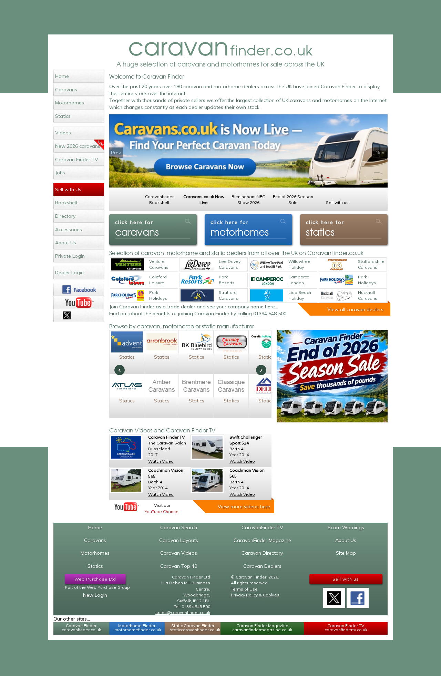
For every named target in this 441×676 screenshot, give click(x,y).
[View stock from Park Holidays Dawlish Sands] (336, 280)
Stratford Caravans (228, 295)
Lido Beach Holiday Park (299, 295)
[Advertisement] (220, 17)
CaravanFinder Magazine (262, 540)
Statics (63, 116)
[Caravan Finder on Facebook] (78, 289)
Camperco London (298, 279)
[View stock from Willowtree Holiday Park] (266, 264)
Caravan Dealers (262, 566)
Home (62, 76)
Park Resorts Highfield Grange (228, 280)
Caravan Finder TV (76, 159)
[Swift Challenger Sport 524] (207, 447)
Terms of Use (244, 589)
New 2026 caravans (77, 146)
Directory (65, 216)
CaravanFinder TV (262, 527)
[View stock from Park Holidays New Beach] (127, 295)
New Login (95, 595)
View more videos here (244, 506)
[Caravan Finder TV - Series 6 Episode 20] (126, 447)
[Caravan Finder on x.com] (78, 315)
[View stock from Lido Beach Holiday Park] (266, 295)
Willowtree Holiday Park (299, 264)
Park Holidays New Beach (158, 295)
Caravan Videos (178, 553)
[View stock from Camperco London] (266, 280)
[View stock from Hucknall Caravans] (336, 295)
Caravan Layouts (178, 540)
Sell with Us (68, 189)
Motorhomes (69, 103)
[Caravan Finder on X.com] (334, 596)
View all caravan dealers (355, 309)
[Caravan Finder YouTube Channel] (126, 506)
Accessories (68, 229)
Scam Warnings (346, 527)
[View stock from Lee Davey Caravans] (197, 264)
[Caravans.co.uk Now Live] (248, 151)
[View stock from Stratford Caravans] (197, 295)
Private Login (70, 256)
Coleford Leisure (158, 279)
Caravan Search (178, 527)
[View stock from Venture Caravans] (127, 264)
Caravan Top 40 (178, 566)
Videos (63, 133)
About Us (65, 242)
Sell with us (345, 579)
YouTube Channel (162, 511)
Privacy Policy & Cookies (255, 594)
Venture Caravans (158, 264)
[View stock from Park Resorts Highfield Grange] (197, 280)
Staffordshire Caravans (371, 264)
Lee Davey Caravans (229, 264)
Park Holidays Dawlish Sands (367, 280)
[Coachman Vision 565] (126, 480)
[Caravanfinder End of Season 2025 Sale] (332, 376)
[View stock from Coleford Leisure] (127, 280)
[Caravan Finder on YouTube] (78, 302)
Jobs (60, 173)
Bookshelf (66, 202)
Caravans (66, 89)
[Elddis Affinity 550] (207, 480)
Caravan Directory (262, 553)
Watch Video (161, 461)
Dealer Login (69, 272)
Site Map (346, 553)
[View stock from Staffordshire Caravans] (336, 264)
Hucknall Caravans (367, 295)
